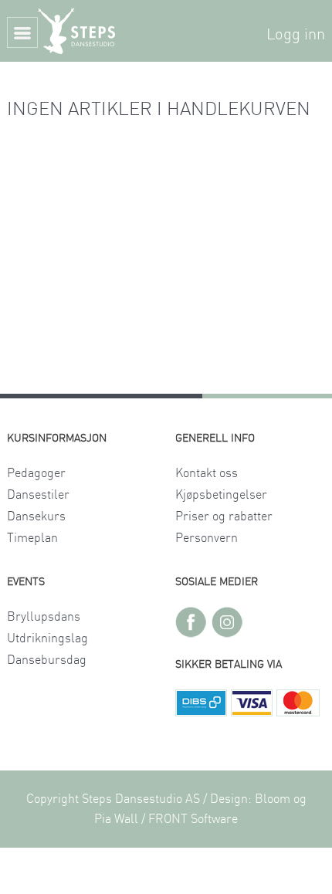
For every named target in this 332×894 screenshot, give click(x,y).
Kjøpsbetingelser (221, 495)
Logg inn (295, 34)
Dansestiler (38, 495)
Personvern (206, 538)
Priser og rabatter (224, 516)
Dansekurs (36, 516)
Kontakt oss (206, 473)
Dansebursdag (46, 660)
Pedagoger (36, 473)
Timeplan (32, 538)
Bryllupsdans (43, 617)
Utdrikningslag (47, 638)
